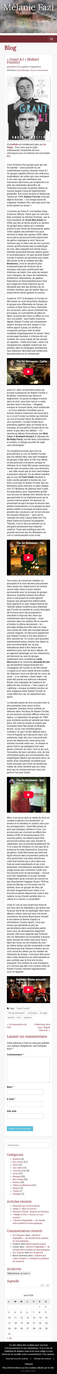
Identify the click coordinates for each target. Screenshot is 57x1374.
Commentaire (15, 1054)
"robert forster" (23, 1008)
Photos (16, 1182)
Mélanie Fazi (28, 7)
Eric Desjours (19, 1235)
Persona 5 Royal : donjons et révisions (31, 1211)
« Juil (9, 1338)
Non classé (18, 1179)
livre (19, 1017)
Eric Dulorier (18, 1252)
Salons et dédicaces (22, 1185)
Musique (25, 70)
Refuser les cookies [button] (42, 1359)
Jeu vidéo (17, 1168)
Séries (16, 1188)
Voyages (17, 1194)
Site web (11, 1111)
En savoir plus (28, 1370)
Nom (10, 1087)
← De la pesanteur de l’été (17, 1026)
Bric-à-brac (18, 1162)
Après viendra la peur (36, 1244)
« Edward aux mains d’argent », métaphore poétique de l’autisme (31, 1258)
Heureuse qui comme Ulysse (26, 1206)
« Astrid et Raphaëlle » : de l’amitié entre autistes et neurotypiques (30, 1238)
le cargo (43, 1013)
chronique (32, 1013)
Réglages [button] (29, 1364)
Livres (18, 70)
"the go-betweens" (16, 1013)
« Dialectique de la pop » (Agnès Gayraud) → (42, 1027)
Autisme (17, 1159)
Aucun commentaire (39, 70)
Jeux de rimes (19, 1170)
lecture (11, 1017)
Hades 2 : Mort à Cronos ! (25, 1209)
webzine (28, 1017)
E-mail (11, 1099)
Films (15, 1165)
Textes (16, 1191)
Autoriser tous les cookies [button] (17, 1359)
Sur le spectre (36, 1252)
